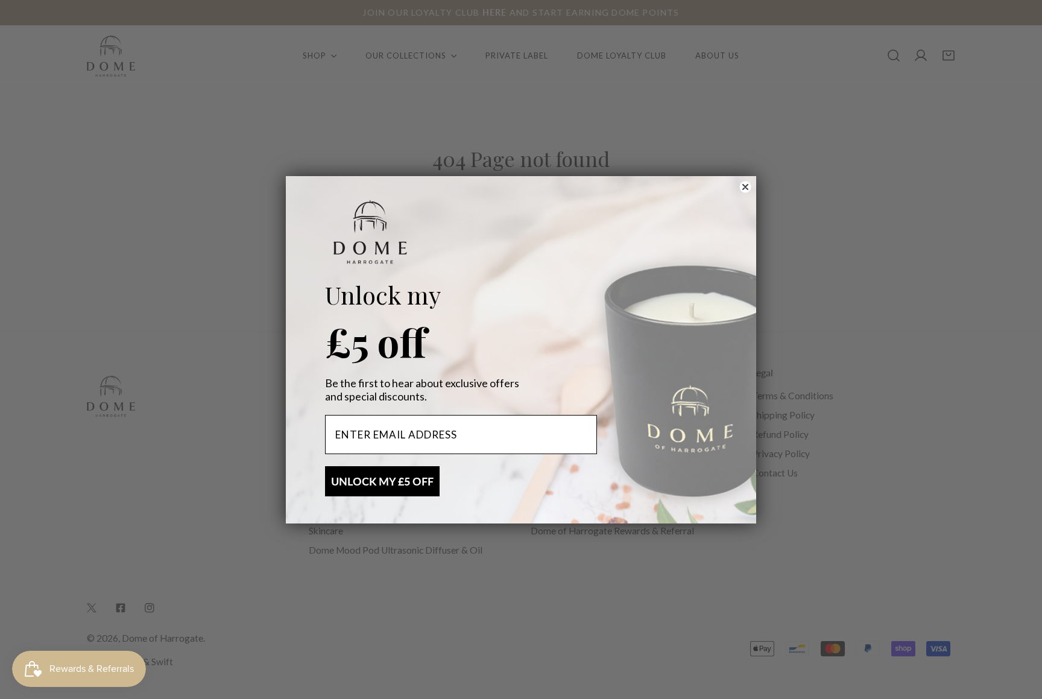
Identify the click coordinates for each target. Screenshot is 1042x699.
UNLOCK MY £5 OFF (382, 481)
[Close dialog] (745, 187)
